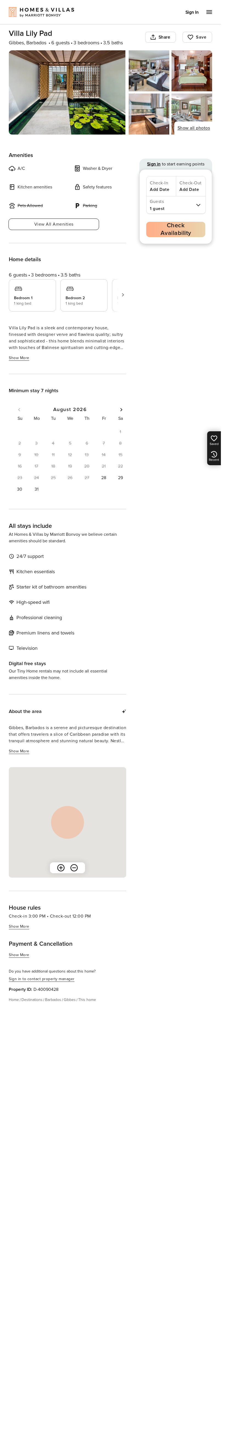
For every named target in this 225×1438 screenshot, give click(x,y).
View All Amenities (54, 224)
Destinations (32, 999)
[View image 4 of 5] (149, 114)
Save (201, 37)
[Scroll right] (123, 295)
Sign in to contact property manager (42, 979)
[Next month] (121, 409)
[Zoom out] (74, 867)
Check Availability (176, 229)
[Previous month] (19, 409)
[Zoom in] (61, 867)
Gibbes (70, 999)
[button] (103, 477)
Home (14, 999)
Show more (19, 358)
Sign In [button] (192, 12)
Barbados (53, 999)
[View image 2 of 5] (149, 70)
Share (164, 37)
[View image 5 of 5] (191, 114)
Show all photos (194, 128)
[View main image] (67, 92)
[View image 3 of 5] (191, 70)
